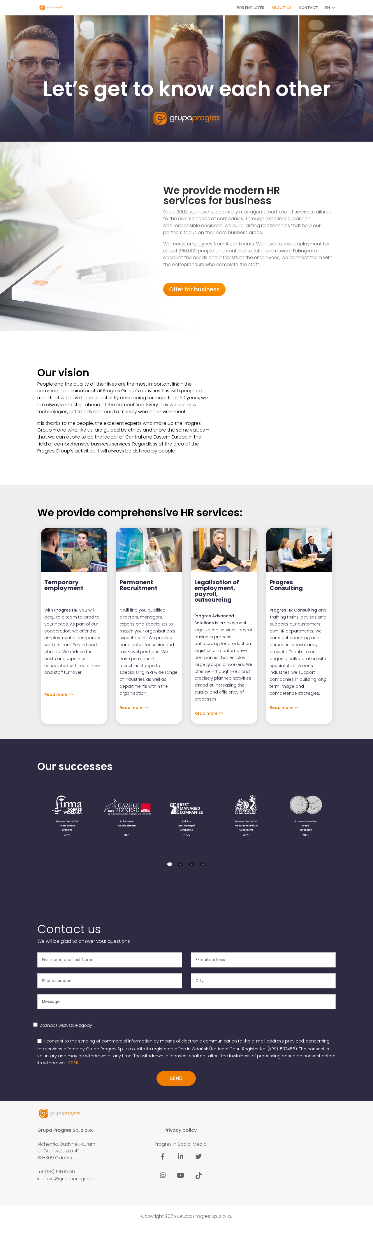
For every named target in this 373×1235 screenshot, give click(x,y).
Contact (308, 8)
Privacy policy (180, 1130)
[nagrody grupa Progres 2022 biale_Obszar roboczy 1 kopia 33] (186, 815)
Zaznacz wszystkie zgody (66, 1025)
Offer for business (194, 289)
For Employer (250, 8)
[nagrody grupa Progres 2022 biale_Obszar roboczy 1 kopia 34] (246, 815)
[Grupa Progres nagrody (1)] (126, 815)
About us (282, 8)
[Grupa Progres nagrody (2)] (67, 815)
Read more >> (58, 694)
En (327, 8)
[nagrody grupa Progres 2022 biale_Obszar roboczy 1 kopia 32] (305, 815)
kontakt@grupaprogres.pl (66, 1178)
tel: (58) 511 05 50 (56, 1171)
